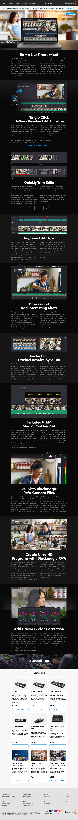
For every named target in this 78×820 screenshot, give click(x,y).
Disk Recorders (4, 801)
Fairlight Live (49, 8)
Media (39, 3)
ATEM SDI (4, 8)
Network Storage (26, 799)
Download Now (39, 781)
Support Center (47, 796)
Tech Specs (61, 8)
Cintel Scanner (4, 805)
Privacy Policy (68, 801)
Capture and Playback (6, 803)
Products (4, 3)
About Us (67, 796)
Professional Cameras (6, 794)
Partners (67, 798)
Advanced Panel (33, 8)
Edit (28, 8)
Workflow (9, 8)
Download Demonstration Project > (39, 145)
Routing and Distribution (28, 803)
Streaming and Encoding (28, 805)
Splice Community (47, 803)
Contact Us (46, 798)
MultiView (25, 801)
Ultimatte (3, 799)
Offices (67, 794)
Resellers (11, 3)
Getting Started (23, 8)
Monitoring (25, 798)
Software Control (15, 8)
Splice (44, 3)
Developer (24, 3)
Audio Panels (55, 8)
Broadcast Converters (27, 796)
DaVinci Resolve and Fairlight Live (8, 796)
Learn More (20, 781)
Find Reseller (71, 14)
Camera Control (41, 8)
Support (18, 3)
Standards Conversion (27, 794)
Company (32, 3)
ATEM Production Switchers (7, 798)
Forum (50, 3)
